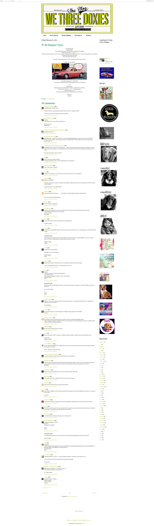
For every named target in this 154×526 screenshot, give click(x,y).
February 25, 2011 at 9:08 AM (50, 133)
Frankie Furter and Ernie (49, 136)
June (101, 344)
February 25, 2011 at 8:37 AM (50, 127)
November (102, 342)
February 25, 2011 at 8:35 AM (50, 115)
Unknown (46, 178)
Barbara (46, 202)
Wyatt (45, 219)
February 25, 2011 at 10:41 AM (50, 199)
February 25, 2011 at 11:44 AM (50, 233)
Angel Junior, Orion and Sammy (51, 354)
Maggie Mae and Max (49, 118)
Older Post (94, 493)
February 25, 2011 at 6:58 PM (50, 411)
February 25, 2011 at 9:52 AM (50, 162)
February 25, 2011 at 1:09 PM (50, 280)
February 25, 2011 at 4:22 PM (50, 380)
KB (45, 389)
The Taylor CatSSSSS (49, 106)
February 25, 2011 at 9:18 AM (50, 142)
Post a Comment (46, 487)
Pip (71, 52)
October (101, 348)
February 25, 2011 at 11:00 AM (50, 216)
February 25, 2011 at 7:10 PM (50, 430)
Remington (46, 376)
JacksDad (46, 326)
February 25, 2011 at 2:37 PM (50, 330)
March (101, 373)
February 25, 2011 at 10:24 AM (50, 175)
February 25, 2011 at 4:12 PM (50, 367)
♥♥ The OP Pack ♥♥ (48, 343)
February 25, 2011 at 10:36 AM (50, 188)
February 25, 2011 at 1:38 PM (50, 314)
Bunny (76, 52)
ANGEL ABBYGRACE (49, 420)
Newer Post (44, 493)
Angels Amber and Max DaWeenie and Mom (54, 145)
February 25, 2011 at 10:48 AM (50, 205)
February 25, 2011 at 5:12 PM (50, 386)
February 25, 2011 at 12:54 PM (50, 267)
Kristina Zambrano (48, 317)
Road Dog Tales (47, 299)
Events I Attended (54, 35)
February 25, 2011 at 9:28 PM (50, 463)
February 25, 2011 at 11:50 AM (50, 245)
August (101, 363)
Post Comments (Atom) (72, 496)
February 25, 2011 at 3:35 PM (50, 351)
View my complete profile (105, 63)
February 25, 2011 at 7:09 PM (50, 417)
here (69, 89)
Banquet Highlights (66, 35)
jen (45, 157)
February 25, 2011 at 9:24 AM (50, 154)
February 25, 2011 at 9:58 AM (50, 169)
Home (44, 35)
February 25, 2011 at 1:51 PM (50, 324)
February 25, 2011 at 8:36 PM (50, 451)
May (100, 346)
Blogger (83, 523)
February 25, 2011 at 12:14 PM (50, 258)
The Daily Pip (47, 454)
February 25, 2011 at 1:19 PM (50, 307)
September (102, 361)
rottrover (46, 261)
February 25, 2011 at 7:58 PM (50, 440)
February (101, 352)
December (102, 354)
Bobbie (46, 406)
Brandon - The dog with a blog (51, 466)
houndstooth (47, 399)
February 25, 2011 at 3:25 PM (50, 340)
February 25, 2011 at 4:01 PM (50, 357)
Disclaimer (88, 35)
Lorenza (46, 477)
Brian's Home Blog (48, 165)
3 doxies (108, 58)
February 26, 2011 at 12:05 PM (50, 484)
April (101, 371)
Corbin (45, 228)
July (100, 365)
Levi (45, 171)
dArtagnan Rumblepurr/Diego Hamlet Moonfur (54, 130)
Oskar (45, 247)
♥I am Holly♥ (47, 414)
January (101, 378)
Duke (45, 333)
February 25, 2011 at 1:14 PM (50, 296)
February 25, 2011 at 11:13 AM (50, 225)
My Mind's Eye (47, 208)
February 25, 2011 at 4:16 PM (50, 373)
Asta (45, 270)
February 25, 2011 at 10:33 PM (50, 474)
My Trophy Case (78, 35)
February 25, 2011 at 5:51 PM (50, 403)
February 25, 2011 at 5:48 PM (50, 396)
